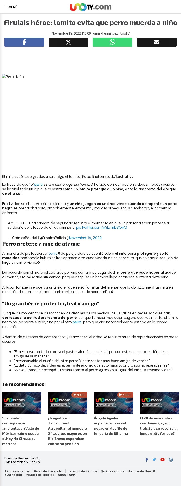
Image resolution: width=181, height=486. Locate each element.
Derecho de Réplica (82, 471)
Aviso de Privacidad (49, 471)
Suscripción (13, 474)
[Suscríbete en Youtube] (162, 460)
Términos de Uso (17, 471)
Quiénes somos (112, 471)
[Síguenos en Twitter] (154, 460)
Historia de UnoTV (141, 471)
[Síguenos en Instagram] (171, 460)
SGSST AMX (66, 474)
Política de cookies (40, 474)
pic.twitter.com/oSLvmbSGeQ (101, 227)
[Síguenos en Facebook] (146, 460)
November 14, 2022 (85, 237)
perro (38, 184)
